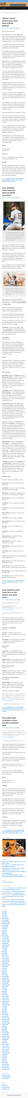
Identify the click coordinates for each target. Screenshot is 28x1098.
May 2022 (4, 991)
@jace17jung (15, 608)
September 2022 (6, 985)
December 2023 (5, 960)
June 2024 (4, 950)
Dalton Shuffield (5, 180)
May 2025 (4, 932)
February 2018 (5, 1064)
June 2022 (4, 989)
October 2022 (5, 983)
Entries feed (5, 1085)
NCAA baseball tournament (13, 582)
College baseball (10, 178)
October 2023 (5, 963)
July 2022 (4, 988)
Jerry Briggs (16, 28)
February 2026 (5, 918)
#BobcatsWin (5, 731)
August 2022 (5, 986)
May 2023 (4, 971)
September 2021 (6, 1004)
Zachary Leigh (19, 833)
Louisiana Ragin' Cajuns (16, 831)
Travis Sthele (17, 710)
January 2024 (5, 958)
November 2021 (5, 1001)
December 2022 (5, 980)
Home (3, 8)
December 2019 (5, 1036)
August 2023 (5, 966)
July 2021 (4, 1006)
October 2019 (5, 1039)
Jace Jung (4, 582)
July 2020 (4, 1026)
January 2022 (5, 998)
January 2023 (5, 978)
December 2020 (5, 1018)
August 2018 (5, 1054)
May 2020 (4, 1029)
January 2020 (5, 1034)
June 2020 (4, 1028)
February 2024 (5, 956)
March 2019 (5, 1042)
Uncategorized (9, 707)
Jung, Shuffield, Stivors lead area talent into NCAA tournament (8, 191)
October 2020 (5, 1021)
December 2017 (5, 1067)
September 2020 (6, 1023)
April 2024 (4, 953)
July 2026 (4, 912)
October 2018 (5, 1051)
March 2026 (5, 917)
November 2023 (5, 961)
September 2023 (6, 965)
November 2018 (5, 1049)
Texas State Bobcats (10, 833)
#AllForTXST (16, 736)
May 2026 (4, 913)
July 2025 (4, 928)
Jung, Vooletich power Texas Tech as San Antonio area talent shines (11, 593)
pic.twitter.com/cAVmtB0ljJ (8, 700)
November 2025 (5, 923)
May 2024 (4, 951)
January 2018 (5, 1066)
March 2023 (5, 975)
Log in (3, 1084)
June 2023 (4, 970)
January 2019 (5, 1046)
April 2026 (4, 915)
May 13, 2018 (22, 740)
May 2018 (4, 1059)
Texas (16, 708)
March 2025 (5, 935)
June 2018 (4, 1057)
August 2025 (5, 927)
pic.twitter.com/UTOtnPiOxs (8, 737)
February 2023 (5, 976)
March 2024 (5, 955)
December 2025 (5, 922)
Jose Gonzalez (19, 180)
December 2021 (5, 999)
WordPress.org (5, 1089)
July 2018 (4, 1056)
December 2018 (5, 1047)
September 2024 (6, 945)
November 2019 (5, 1038)
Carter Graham (21, 178)
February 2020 (5, 1032)
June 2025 (4, 930)
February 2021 (5, 1014)
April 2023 (4, 973)
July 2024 (4, 948)
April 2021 (4, 1011)
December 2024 (5, 940)
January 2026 (5, 920)
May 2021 (4, 1009)
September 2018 (6, 1052)
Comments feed (6, 1087)
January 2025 (5, 938)
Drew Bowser (13, 180)
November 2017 (5, 1069)
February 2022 (5, 996)
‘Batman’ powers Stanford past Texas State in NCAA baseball (10, 22)
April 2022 (4, 993)
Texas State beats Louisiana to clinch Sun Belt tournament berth (10, 721)
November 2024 (5, 941)
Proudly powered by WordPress (14, 1095)
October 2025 (5, 925)
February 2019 (5, 1044)
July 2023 (4, 968)
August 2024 (5, 946)
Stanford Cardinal (6, 181)
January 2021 (5, 1016)
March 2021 (5, 1013)
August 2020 (5, 1024)
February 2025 (5, 936)
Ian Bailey (12, 708)
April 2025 (4, 933)
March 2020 (5, 1031)
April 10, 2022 (22, 704)
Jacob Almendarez (6, 831)
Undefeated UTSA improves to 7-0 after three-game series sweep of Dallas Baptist (14, 896)
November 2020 (5, 1019)
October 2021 (5, 1003)
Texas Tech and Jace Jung (8, 710)
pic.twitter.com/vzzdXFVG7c (8, 609)
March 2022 (5, 994)
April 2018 (4, 1061)
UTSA (21, 710)
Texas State (13, 181)
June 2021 (4, 1008)
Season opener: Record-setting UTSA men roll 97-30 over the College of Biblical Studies (14, 904)
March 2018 (5, 1062)
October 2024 (5, 943)
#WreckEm (20, 608)
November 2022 (5, 981)
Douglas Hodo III (5, 708)
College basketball (6, 1076)
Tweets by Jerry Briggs (7, 882)
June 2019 (4, 1041)
